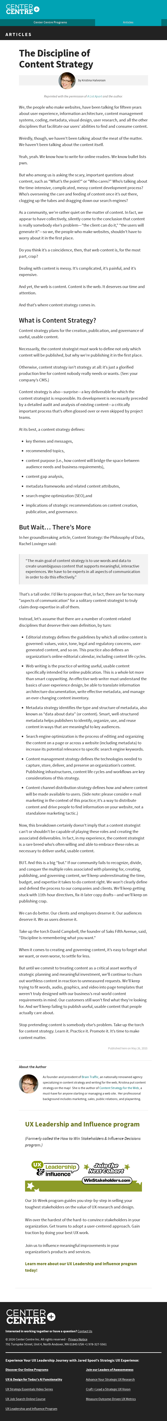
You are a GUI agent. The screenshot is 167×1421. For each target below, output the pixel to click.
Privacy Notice (77, 1339)
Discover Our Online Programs (26, 1370)
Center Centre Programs (50, 22)
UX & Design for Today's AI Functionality (33, 1379)
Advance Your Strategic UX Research (110, 1379)
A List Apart (94, 96)
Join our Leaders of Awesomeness (109, 1370)
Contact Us (85, 1331)
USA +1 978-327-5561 (92, 1344)
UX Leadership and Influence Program (31, 1409)
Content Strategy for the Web (119, 1088)
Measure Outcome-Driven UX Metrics (111, 1399)
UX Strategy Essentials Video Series (29, 1389)
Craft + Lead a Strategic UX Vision (108, 1389)
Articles (128, 22)
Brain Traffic (90, 1077)
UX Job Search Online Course (25, 1399)
